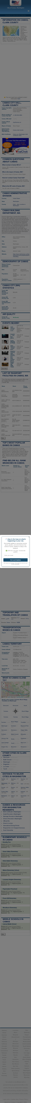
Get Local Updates (15, 560)
